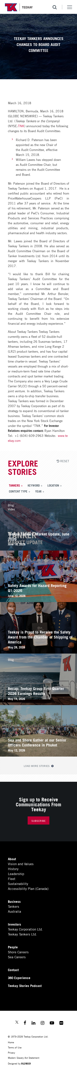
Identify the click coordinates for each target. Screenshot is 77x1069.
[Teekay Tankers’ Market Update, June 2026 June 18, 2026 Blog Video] (38, 549)
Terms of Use (15, 1047)
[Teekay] (19, 7)
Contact (13, 970)
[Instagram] (42, 1023)
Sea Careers (17, 957)
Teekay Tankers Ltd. (22, 934)
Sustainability (18, 883)
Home (11, 1042)
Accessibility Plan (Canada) (28, 888)
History (13, 869)
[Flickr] (61, 1023)
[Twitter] (16, 1022)
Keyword (34, 485)
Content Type (18, 491)
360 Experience (19, 977)
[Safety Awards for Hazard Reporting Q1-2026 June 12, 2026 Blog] (38, 600)
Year (38, 491)
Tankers (14, 485)
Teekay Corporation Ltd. (25, 929)
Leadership (16, 873)
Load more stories (37, 765)
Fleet (11, 878)
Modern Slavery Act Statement (23, 1057)
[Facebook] (25, 1023)
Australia (14, 911)
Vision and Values (21, 864)
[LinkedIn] (33, 1023)
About (12, 859)
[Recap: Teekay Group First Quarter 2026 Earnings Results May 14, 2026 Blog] (38, 703)
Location (53, 485)
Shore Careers (18, 952)
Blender (26, 1063)
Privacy (11, 1052)
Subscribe (38, 820)
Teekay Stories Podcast (25, 985)
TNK (21, 126)
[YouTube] (52, 1023)
